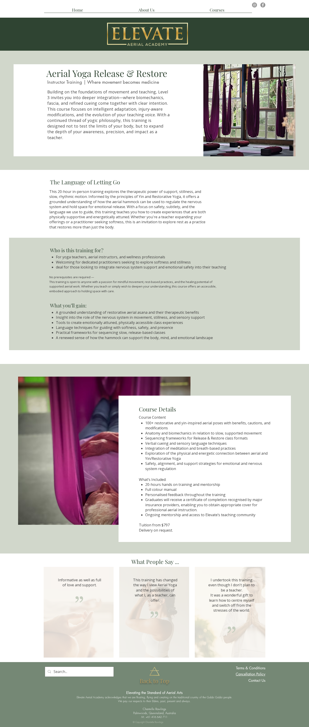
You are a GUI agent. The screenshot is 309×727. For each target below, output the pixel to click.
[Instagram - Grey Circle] (254, 4)
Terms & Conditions (250, 668)
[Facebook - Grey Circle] (262, 4)
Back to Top (154, 680)
